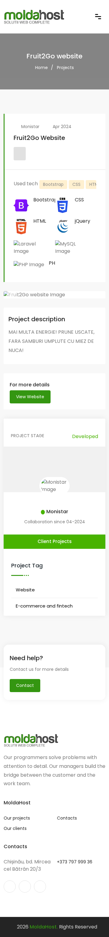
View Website (30, 397)
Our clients (15, 828)
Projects (65, 67)
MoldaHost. (44, 926)
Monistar (30, 127)
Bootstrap (53, 184)
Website (25, 590)
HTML (94, 184)
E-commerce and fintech (44, 606)
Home (41, 67)
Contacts (67, 818)
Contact (25, 685)
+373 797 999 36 (74, 862)
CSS (76, 184)
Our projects (17, 818)
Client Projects (55, 541)
